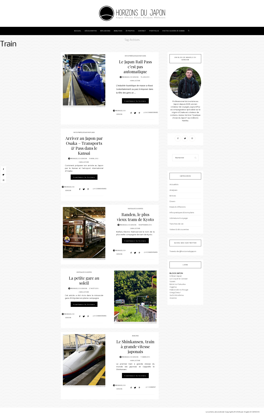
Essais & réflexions (177, 207)
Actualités (174, 184)
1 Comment (151, 387)
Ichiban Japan (176, 276)
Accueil (77, 31)
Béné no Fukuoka (177, 284)
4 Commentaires (100, 189)
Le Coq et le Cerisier (179, 279)
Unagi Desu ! (175, 292)
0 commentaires (151, 252)
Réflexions (105, 31)
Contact (142, 31)
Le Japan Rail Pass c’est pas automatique (135, 66)
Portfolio (154, 31)
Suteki (172, 281)
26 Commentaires (151, 113)
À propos (130, 31)
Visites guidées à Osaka (173, 31)
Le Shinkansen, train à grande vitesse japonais (135, 346)
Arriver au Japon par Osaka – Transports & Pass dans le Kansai (84, 145)
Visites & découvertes (135, 209)
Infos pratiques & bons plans (135, 56)
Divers (172, 201)
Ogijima (173, 287)
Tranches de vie (176, 224)
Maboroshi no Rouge (179, 290)
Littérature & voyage (179, 218)
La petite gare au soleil (84, 280)
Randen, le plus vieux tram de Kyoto (135, 217)
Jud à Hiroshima (177, 295)
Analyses (118, 31)
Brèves (173, 196)
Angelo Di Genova (131, 77)
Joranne (173, 298)
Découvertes (91, 31)
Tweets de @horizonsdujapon (183, 251)
